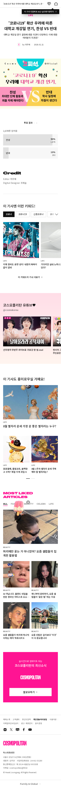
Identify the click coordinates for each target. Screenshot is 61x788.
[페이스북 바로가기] (24, 729)
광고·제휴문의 (26, 723)
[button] (28, 478)
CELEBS (41, 503)
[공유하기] (56, 4)
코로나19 (22, 214)
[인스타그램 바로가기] (5, 729)
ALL (5, 503)
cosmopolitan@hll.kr (18, 767)
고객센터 (16, 719)
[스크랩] (49, 4)
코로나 (9, 214)
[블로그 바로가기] (17, 729)
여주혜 (27, 44)
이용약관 (53, 719)
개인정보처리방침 (40, 719)
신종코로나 (38, 214)
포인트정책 (26, 719)
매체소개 (6, 719)
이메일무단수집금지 (10, 723)
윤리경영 (38, 723)
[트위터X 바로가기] (11, 729)
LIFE (51, 503)
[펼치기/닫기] (56, 214)
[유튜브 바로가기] (30, 729)
